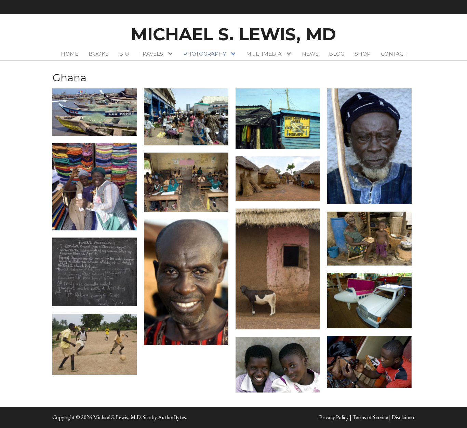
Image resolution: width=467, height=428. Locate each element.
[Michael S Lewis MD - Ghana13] (94, 344)
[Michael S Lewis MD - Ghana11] (94, 272)
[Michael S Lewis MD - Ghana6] (278, 178)
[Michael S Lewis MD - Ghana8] (278, 269)
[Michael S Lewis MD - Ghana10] (186, 282)
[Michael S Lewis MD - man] (369, 146)
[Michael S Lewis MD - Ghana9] (369, 239)
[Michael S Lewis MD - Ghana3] (186, 116)
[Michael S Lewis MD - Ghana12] (369, 301)
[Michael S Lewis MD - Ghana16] (278, 365)
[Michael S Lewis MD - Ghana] (94, 186)
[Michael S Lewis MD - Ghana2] (94, 112)
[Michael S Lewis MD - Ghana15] (369, 362)
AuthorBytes (172, 417)
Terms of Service (370, 417)
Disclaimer (403, 417)
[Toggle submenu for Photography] (233, 54)
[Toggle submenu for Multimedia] (289, 54)
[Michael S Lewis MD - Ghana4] (278, 118)
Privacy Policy (334, 417)
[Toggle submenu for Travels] (170, 54)
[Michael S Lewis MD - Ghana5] (186, 182)
